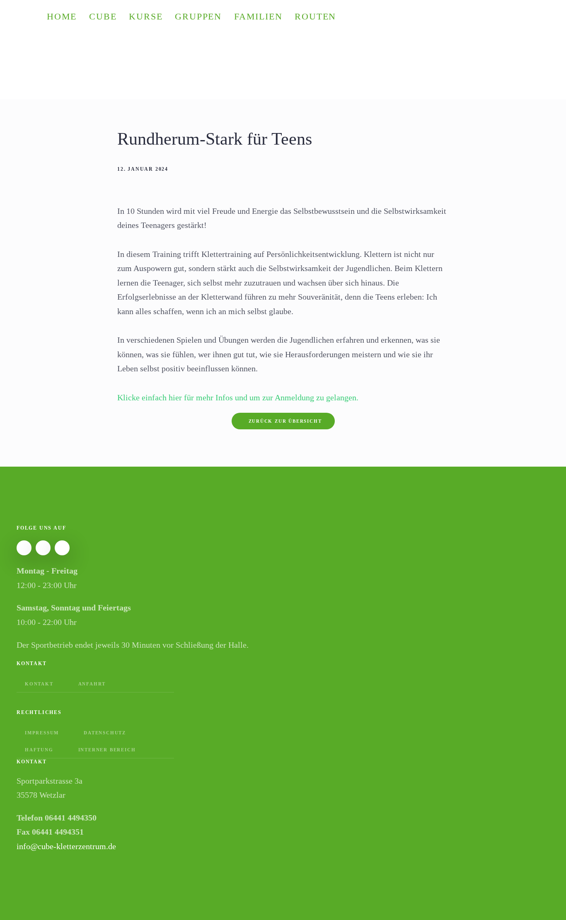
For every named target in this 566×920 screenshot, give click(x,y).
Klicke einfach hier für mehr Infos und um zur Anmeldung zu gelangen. (237, 397)
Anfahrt (92, 683)
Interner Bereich (107, 749)
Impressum (42, 732)
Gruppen (198, 16)
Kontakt (39, 683)
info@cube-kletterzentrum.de (66, 846)
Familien (258, 16)
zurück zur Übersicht (285, 421)
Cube (102, 16)
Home (62, 16)
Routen (315, 16)
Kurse (145, 16)
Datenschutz (105, 732)
